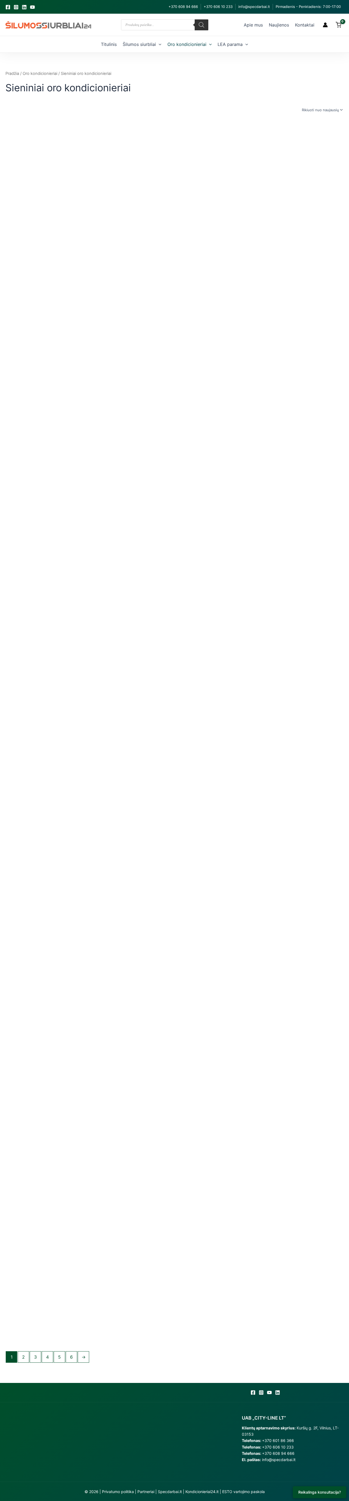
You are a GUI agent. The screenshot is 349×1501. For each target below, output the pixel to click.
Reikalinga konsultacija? (319, 1492)
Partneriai (145, 1491)
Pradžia (12, 73)
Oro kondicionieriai (186, 44)
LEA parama (230, 44)
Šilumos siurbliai (139, 44)
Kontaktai (304, 25)
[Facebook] (7, 7)
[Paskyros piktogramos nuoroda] (325, 24)
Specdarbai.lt (170, 1491)
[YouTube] (32, 7)
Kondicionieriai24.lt (202, 1491)
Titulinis (109, 44)
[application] (158, 44)
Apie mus (253, 25)
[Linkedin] (24, 7)
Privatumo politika (118, 1491)
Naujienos (279, 25)
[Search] (201, 24)
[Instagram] (16, 7)
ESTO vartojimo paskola (243, 1491)
